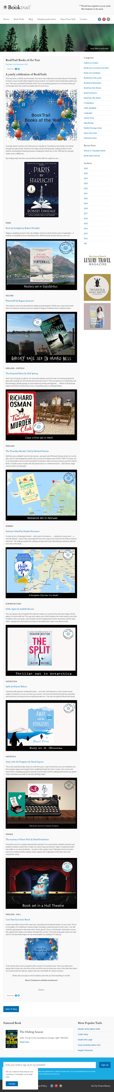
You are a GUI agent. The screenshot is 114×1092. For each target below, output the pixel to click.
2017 (86, 213)
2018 (86, 208)
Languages (88, 113)
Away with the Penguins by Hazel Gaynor (25, 761)
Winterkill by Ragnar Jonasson (20, 300)
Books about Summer (92, 156)
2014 (86, 228)
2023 (86, 183)
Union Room (104, 1085)
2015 (86, 223)
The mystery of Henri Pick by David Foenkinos (27, 839)
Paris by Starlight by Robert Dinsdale (23, 228)
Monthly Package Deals (93, 128)
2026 (86, 168)
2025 (86, 173)
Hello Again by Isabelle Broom (20, 609)
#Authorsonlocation (46, 19)
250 (85, 244)
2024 (86, 178)
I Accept (12, 1084)
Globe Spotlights (90, 108)
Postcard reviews (90, 138)
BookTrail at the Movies (92, 88)
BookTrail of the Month (92, 98)
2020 (86, 198)
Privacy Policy (40, 1085)
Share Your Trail (67, 19)
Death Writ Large (85, 1040)
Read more (24, 1042)
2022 (86, 188)
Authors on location (91, 63)
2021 (86, 193)
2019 (86, 203)
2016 (86, 218)
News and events (90, 133)
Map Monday (89, 123)
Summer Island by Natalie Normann (23, 531)
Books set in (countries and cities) (96, 68)
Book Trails (19, 19)
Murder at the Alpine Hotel (89, 1029)
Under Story (83, 1034)
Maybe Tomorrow (85, 1050)
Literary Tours (89, 118)
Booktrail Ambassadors (92, 83)
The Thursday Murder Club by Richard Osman (27, 451)
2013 (86, 233)
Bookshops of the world (92, 78)
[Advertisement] (97, 365)
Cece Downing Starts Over (89, 1045)
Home (6, 19)
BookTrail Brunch (90, 93)
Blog (31, 19)
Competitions (89, 103)
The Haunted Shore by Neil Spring (22, 373)
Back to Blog (11, 1009)
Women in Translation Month (94, 151)
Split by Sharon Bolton (16, 686)
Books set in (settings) (92, 73)
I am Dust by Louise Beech (18, 919)
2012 (86, 239)
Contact (83, 19)
